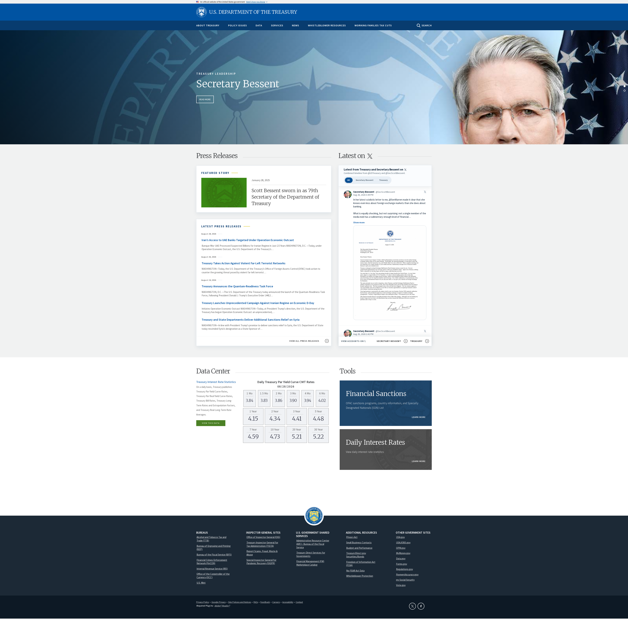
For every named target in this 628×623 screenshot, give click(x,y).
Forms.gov (401, 563)
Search (427, 25)
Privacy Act (352, 537)
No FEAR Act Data (355, 570)
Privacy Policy (202, 602)
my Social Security (405, 579)
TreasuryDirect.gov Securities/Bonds (356, 555)
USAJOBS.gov (403, 542)
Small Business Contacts (359, 542)
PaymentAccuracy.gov (407, 574)
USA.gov (400, 537)
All (348, 180)
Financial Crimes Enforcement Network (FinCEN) (212, 561)
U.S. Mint (201, 582)
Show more (359, 222)
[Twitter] (412, 606)
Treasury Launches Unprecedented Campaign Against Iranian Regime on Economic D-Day (258, 303)
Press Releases (217, 156)
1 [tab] (625, 86)
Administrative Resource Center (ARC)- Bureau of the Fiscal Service (312, 544)
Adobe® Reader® (222, 605)
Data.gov (400, 558)
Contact (299, 602)
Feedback (265, 602)
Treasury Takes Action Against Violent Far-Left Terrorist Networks (243, 263)
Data (259, 25)
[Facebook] (421, 606)
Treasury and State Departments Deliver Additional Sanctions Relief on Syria (250, 319)
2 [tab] (625, 91)
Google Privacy (218, 602)
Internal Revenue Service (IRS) (212, 568)
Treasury (383, 180)
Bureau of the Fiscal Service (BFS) (214, 554)
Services (277, 25)
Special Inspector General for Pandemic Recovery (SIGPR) (261, 561)
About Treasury (207, 25)
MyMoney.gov (403, 553)
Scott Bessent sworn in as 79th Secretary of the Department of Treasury (285, 197)
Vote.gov (401, 585)
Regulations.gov (404, 569)
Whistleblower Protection (359, 575)
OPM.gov (400, 547)
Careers (276, 602)
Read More (205, 99)
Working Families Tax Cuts (373, 25)
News (295, 25)
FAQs (255, 602)
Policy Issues (237, 25)
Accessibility (287, 602)
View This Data (211, 423)
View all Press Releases (304, 340)
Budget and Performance (359, 547)
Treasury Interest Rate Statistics (216, 382)
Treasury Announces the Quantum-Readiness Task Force (238, 286)
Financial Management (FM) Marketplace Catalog (310, 563)
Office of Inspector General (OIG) (263, 537)
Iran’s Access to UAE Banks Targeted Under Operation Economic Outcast (248, 240)
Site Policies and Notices (239, 602)
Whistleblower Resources (327, 25)
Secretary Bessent (237, 84)
